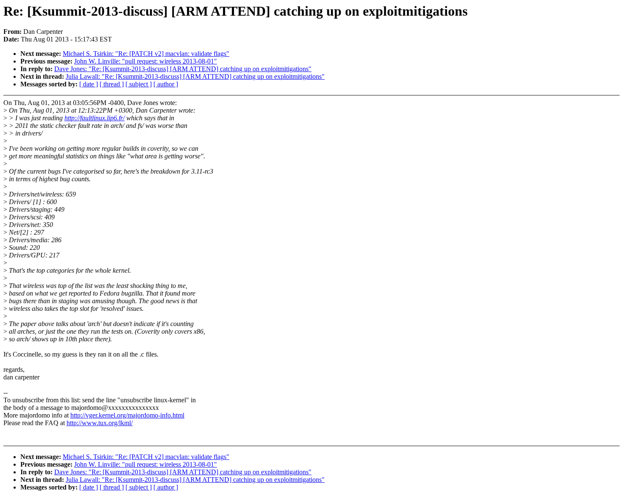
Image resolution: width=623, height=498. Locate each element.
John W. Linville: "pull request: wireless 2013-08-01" (145, 61)
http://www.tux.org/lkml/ (100, 422)
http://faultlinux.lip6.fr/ (94, 118)
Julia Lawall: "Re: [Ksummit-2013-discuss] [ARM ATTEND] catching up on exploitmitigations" (195, 76)
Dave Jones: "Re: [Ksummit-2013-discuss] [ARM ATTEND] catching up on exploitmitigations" (183, 68)
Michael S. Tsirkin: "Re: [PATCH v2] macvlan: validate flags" (146, 53)
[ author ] (165, 84)
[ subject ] (138, 84)
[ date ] (88, 84)
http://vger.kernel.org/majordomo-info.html (127, 415)
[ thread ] (112, 84)
